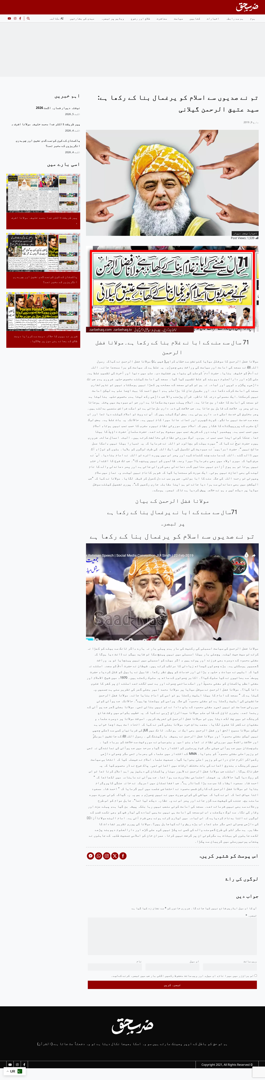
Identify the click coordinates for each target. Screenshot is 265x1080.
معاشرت (162, 18)
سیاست (178, 18)
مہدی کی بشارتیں (82, 18)
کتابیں (194, 18)
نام (139, 961)
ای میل (194, 961)
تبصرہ (251, 915)
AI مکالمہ (56, 18)
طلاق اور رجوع (140, 18)
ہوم (252, 18)
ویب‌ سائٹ (250, 961)
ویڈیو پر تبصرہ (112, 18)
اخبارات (213, 18)
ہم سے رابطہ (235, 18)
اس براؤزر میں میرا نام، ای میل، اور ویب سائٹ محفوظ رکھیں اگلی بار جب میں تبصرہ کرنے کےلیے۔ (182, 976)
